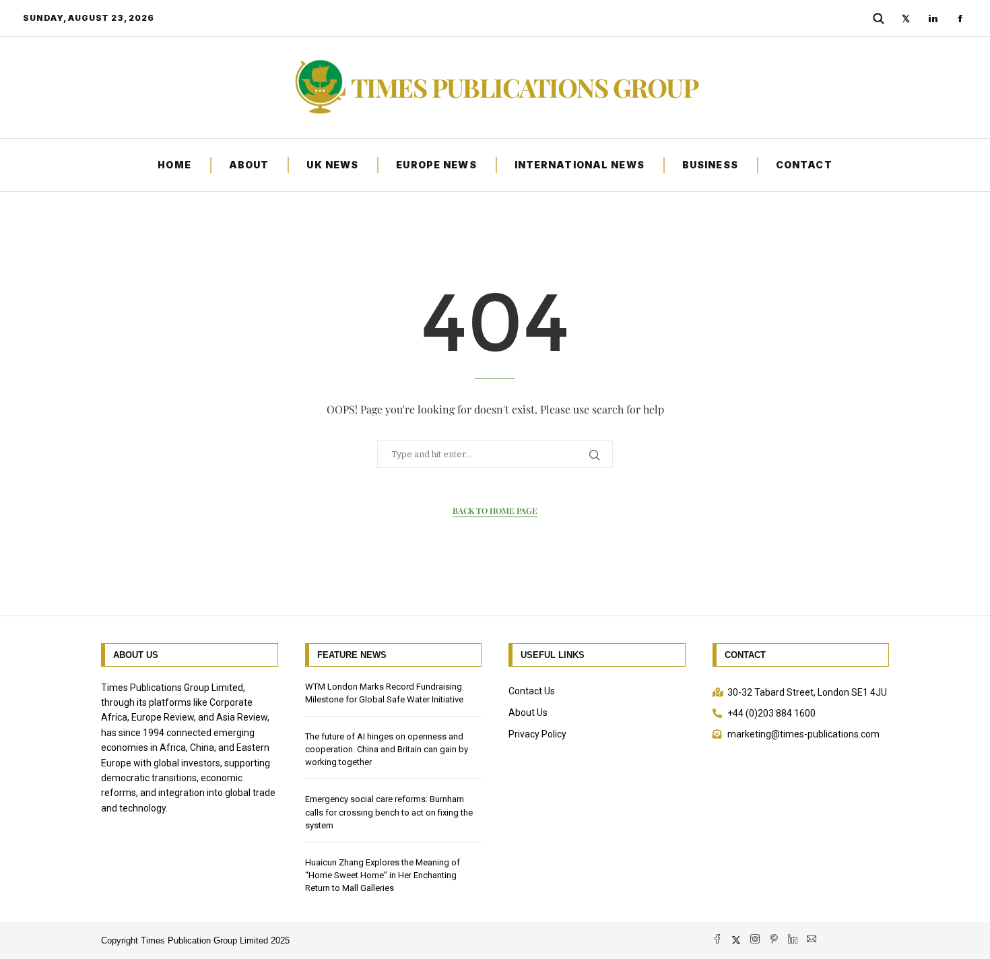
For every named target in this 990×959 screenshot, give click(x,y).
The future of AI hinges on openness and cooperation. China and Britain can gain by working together (386, 749)
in (933, 18)
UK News (332, 164)
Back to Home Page (495, 510)
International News (580, 164)
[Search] (878, 18)
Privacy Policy (537, 734)
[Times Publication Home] (318, 88)
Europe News (436, 164)
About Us (528, 712)
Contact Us (531, 691)
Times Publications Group (524, 87)
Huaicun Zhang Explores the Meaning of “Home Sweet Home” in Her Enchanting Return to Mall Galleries (382, 875)
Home (174, 164)
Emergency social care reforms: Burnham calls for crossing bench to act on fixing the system (389, 812)
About (249, 164)
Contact (804, 164)
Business (710, 164)
